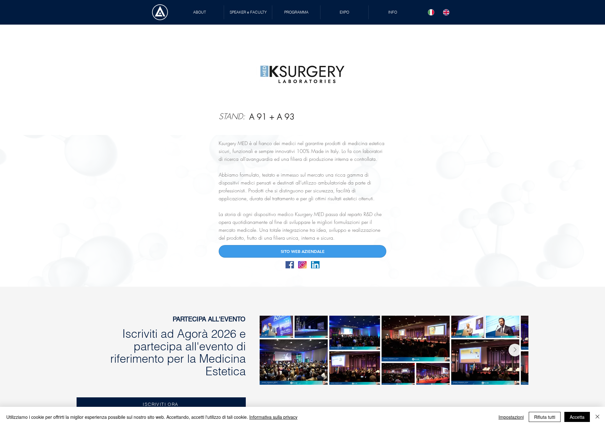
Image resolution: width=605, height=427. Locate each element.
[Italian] (431, 12)
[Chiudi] (597, 417)
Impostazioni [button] (511, 417)
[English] (446, 12)
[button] (248, 12)
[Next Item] (515, 350)
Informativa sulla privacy (273, 417)
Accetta (577, 417)
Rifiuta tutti (544, 417)
